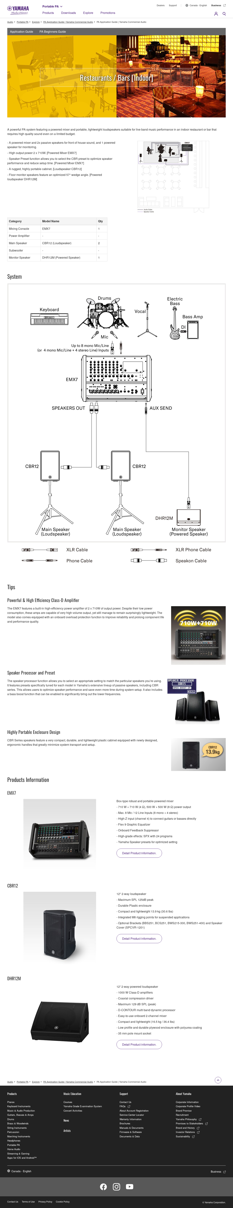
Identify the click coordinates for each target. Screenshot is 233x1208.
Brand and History (185, 1127)
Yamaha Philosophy (186, 1119)
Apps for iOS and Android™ (22, 1157)
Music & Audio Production (21, 1110)
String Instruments (17, 1127)
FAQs (123, 1106)
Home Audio (13, 1149)
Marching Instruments (18, 1136)
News (66, 1120)
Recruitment (182, 1114)
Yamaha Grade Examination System (83, 1106)
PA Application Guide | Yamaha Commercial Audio (68, 21)
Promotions (107, 13)
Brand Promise (183, 1110)
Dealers (161, 5)
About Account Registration (134, 1110)
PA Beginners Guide (53, 31)
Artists (67, 1130)
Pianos (11, 1102)
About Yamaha (183, 1093)
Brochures (125, 1123)
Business (216, 5)
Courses (68, 1102)
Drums (10, 1119)
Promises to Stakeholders (189, 1123)
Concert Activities (73, 1110)
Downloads (68, 13)
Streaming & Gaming (18, 1153)
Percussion (13, 1132)
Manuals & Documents (132, 1127)
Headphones (13, 1140)
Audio (10, 21)
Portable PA (50, 6)
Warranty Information (130, 1119)
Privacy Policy (45, 1201)
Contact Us (125, 1102)
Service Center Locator (132, 1114)
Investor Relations (185, 1132)
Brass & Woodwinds (18, 1123)
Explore (88, 13)
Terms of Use (28, 1201)
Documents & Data (130, 1136)
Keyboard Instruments (19, 1106)
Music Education (72, 1093)
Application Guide (21, 31)
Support (173, 5)
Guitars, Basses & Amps (20, 1114)
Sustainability (183, 1136)
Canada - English (198, 5)
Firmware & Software (131, 1132)
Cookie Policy (63, 1201)
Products (48, 13)
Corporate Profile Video (188, 1106)
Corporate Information (187, 1102)
